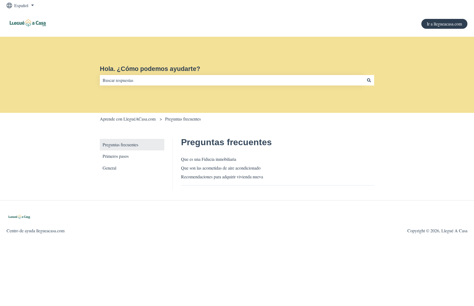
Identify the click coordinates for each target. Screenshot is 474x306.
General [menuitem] (109, 168)
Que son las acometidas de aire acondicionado (221, 168)
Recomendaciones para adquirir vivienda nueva (222, 176)
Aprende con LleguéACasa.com (128, 119)
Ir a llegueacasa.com (444, 24)
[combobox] (232, 80)
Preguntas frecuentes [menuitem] (120, 144)
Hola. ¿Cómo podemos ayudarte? (150, 68)
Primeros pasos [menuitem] (116, 156)
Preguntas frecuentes (183, 119)
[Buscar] (369, 80)
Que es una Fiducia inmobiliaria (208, 159)
